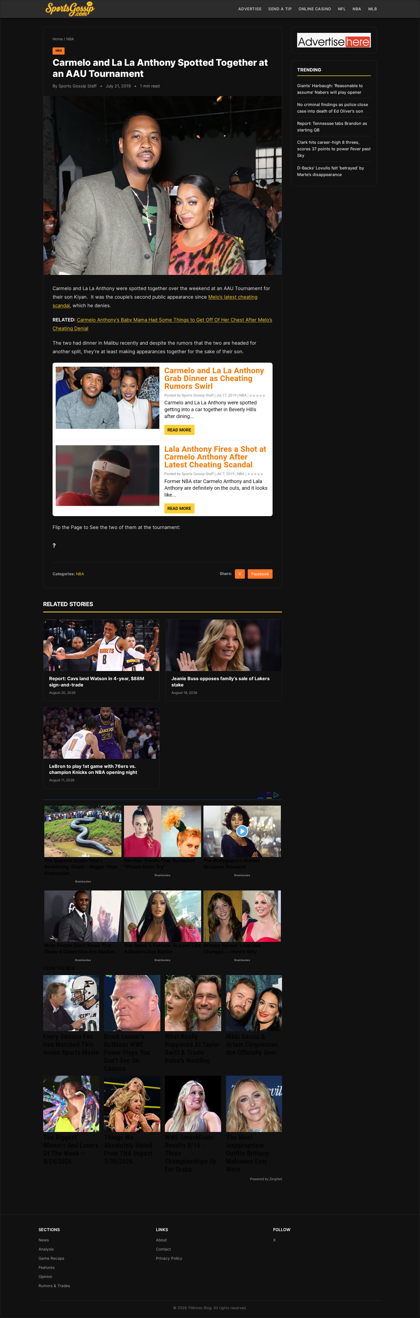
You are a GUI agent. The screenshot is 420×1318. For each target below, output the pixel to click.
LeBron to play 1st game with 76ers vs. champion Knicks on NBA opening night (93, 769)
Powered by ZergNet (266, 1179)
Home (58, 39)
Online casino (315, 9)
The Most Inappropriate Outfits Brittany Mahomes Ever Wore (247, 1153)
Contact (163, 1249)
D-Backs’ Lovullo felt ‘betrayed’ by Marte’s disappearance (330, 171)
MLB (372, 9)
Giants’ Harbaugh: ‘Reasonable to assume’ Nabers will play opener (330, 89)
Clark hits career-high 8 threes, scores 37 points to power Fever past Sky (334, 149)
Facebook (260, 574)
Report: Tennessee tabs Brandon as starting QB (332, 126)
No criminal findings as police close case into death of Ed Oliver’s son (332, 107)
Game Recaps (51, 1258)
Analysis (46, 1249)
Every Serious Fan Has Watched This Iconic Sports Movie (71, 1045)
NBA (357, 9)
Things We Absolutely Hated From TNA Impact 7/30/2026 (128, 1149)
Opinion (45, 1276)
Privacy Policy (169, 1258)
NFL (342, 9)
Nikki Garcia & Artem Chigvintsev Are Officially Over (252, 1045)
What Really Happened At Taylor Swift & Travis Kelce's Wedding (192, 1049)
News (44, 1240)
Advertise (250, 9)
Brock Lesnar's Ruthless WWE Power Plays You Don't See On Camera (127, 1053)
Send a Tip (280, 9)
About (161, 1240)
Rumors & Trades (54, 1285)
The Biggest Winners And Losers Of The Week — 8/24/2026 (70, 1149)
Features (47, 1267)
